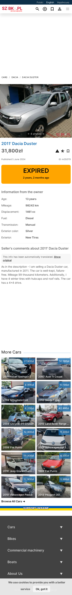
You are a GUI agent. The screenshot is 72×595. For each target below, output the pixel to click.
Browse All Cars (11, 501)
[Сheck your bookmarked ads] (52, 9)
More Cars (11, 352)
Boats (12, 562)
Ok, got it (41, 589)
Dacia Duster (30, 77)
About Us (14, 574)
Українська (63, 2)
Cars (4, 77)
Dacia (15, 77)
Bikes (11, 539)
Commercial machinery (25, 550)
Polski (40, 2)
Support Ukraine (36, 508)
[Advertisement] (36, 45)
